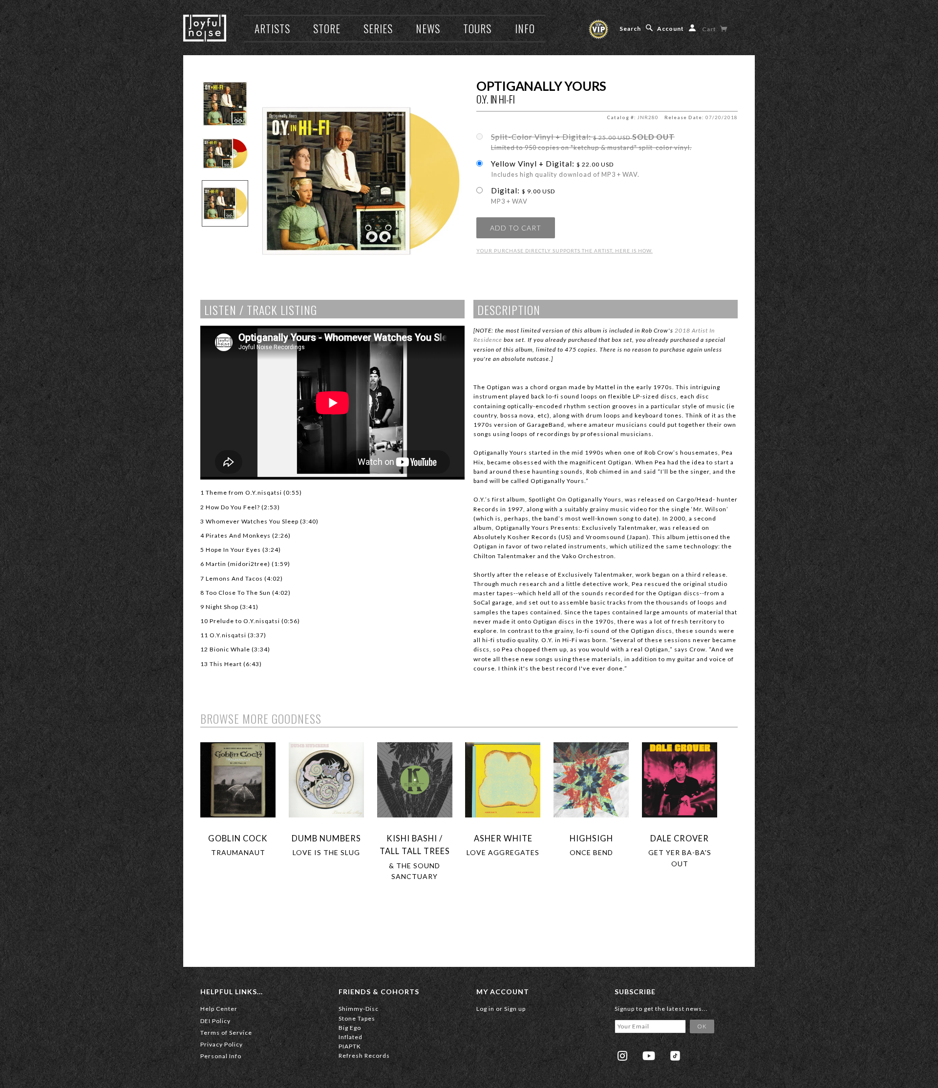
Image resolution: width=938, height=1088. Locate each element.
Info (525, 28)
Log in (485, 1008)
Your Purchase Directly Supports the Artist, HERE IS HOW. (564, 250)
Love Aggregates (503, 852)
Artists (272, 28)
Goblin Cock (238, 838)
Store (327, 28)
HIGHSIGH (591, 838)
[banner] (204, 28)
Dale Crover (679, 838)
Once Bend (591, 852)
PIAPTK (350, 1046)
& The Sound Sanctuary (414, 870)
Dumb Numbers (326, 838)
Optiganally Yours (541, 86)
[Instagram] (622, 1056)
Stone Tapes (357, 1018)
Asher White (503, 838)
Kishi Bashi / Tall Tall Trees (415, 845)
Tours (477, 28)
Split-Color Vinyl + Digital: (591, 142)
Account (670, 28)
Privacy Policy (221, 1044)
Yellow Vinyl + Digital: (565, 169)
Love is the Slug (326, 852)
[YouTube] (649, 1056)
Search (630, 28)
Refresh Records (364, 1055)
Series (378, 28)
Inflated (350, 1037)
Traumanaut (238, 852)
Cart (710, 29)
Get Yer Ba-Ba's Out (679, 857)
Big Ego (350, 1027)
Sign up (515, 1008)
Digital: (523, 196)
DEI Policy (215, 1021)
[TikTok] (675, 1056)
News (428, 28)
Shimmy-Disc (359, 1008)
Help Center (218, 1008)
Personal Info (220, 1056)
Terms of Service (226, 1032)
